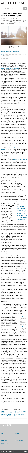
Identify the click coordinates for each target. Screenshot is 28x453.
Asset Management (5, 51)
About (2, 433)
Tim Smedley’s (12, 148)
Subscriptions (18, 437)
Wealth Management (14, 51)
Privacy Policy (4, 443)
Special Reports (19, 440)
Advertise (3, 437)
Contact (17, 433)
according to (10, 68)
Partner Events (4, 440)
